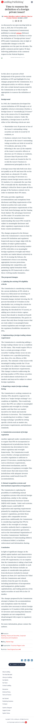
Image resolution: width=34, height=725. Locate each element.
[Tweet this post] (16, 21)
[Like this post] (18, 21)
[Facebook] (22, 660)
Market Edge (9, 642)
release (19, 33)
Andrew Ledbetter (20, 16)
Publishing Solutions (7, 701)
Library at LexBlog (7, 677)
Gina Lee (29, 16)
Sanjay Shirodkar (9, 16)
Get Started (5, 698)
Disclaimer (5, 689)
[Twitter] (29, 660)
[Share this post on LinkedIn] (21, 21)
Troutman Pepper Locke (18, 645)
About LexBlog (6, 672)
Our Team (5, 683)
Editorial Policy (6, 692)
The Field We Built (7, 674)
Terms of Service (6, 695)
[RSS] (32, 660)
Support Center (6, 710)
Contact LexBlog (6, 685)
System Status (6, 713)
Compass (4, 704)
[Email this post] (13, 21)
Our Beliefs (5, 680)
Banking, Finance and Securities (10, 636)
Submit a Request (7, 708)
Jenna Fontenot (12, 18)
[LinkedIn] (25, 660)
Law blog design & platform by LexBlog (16, 722)
